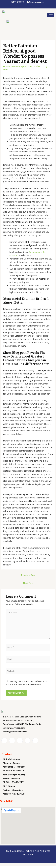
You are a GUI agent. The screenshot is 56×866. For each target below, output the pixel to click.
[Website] (28, 671)
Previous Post (28, 575)
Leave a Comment (12, 66)
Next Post (28, 583)
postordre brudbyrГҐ (32, 66)
